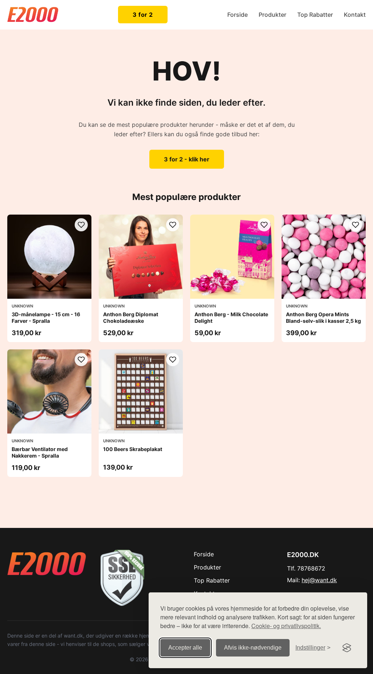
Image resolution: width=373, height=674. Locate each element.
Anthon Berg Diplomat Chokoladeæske (130, 317)
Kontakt (355, 14)
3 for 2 (143, 14)
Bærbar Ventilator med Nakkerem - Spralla (40, 452)
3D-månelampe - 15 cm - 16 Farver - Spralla (46, 317)
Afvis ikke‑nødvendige (253, 647)
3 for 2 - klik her (186, 159)
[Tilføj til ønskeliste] (81, 224)
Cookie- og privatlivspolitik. (286, 626)
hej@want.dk (319, 580)
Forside (237, 14)
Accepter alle (185, 647)
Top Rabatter (315, 14)
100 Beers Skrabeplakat (132, 449)
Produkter (272, 14)
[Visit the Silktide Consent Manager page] (347, 648)
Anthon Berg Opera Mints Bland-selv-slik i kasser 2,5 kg (323, 317)
